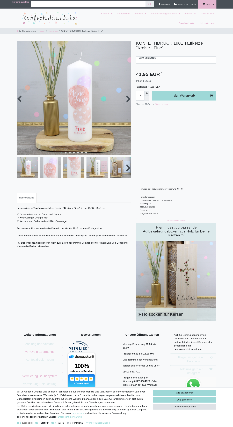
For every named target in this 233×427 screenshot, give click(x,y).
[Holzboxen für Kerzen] (176, 280)
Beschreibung (26, 197)
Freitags (127, 353)
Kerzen (105, 13)
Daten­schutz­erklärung (70, 416)
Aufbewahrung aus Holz (164, 13)
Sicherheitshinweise (176, 220)
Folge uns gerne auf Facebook (191, 359)
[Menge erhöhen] (146, 93)
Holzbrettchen (206, 23)
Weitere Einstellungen (98, 422)
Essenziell (27, 422)
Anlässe (139, 13)
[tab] (27, 198)
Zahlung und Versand (39, 344)
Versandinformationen (190, 349)
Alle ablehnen (184, 399)
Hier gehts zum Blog (20, 2)
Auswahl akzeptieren (185, 406)
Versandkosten (161, 104)
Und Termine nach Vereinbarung (140, 359)
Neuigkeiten (123, 13)
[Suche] (149, 4)
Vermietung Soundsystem (39, 376)
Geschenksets (186, 23)
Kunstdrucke (207, 13)
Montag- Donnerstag (134, 344)
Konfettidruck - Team (40, 359)
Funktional (77, 422)
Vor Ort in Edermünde (40, 351)
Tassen (189, 13)
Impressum (78, 413)
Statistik (45, 422)
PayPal (60, 422)
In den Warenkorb (183, 95)
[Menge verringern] (146, 98)
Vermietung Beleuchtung (39, 384)
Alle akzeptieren (184, 392)
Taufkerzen (53, 31)
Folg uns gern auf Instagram (191, 371)
